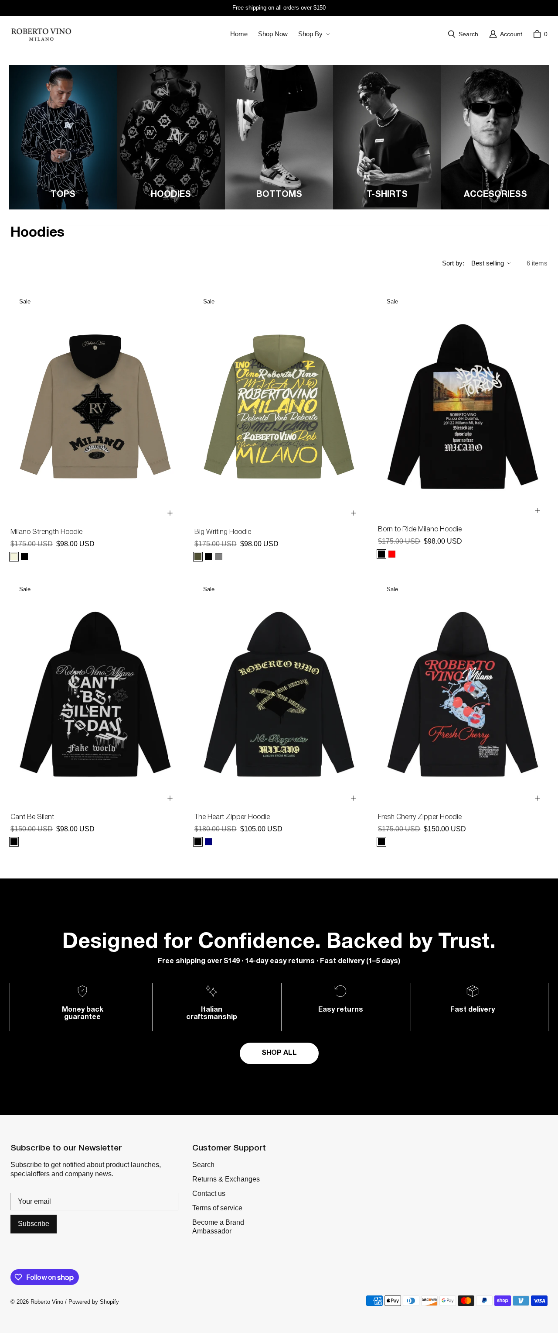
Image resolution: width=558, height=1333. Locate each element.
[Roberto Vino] (40, 34)
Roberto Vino (47, 1302)
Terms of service (217, 1208)
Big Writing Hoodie (222, 532)
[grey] (218, 556)
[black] (24, 556)
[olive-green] (197, 556)
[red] (391, 554)
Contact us (208, 1193)
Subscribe (33, 1223)
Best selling (487, 263)
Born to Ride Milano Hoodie (420, 530)
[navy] (208, 841)
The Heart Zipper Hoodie (232, 817)
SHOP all (279, 1053)
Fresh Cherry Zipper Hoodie (420, 817)
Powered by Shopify (93, 1302)
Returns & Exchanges (226, 1179)
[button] (313, 34)
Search (203, 1164)
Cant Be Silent (32, 817)
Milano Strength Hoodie (46, 532)
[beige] (13, 556)
